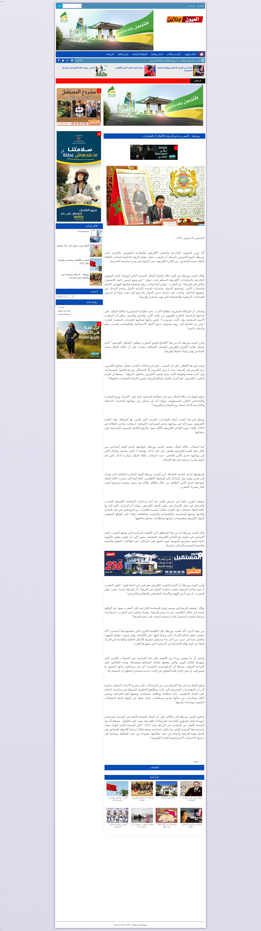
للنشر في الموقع (64, 311)
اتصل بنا (61, 307)
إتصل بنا (201, 6)
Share (195, 762)
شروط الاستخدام (64, 314)
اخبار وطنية (157, 54)
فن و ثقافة (123, 54)
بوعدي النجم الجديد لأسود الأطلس (129, 68)
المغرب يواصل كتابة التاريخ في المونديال (78, 68)
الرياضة (110, 54)
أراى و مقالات (173, 54)
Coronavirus (83, 231)
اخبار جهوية (190, 54)
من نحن (192, 6)
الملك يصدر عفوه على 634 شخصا (73, 245)
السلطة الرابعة (139, 54)
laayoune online (119, 925)
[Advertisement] (154, 858)
